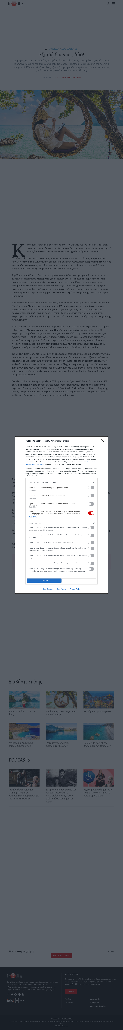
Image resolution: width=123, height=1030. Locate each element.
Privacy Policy (75, 589)
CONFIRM (44, 580)
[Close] (103, 441)
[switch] (91, 487)
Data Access (61, 589)
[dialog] (61, 515)
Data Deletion (48, 589)
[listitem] (61, 482)
